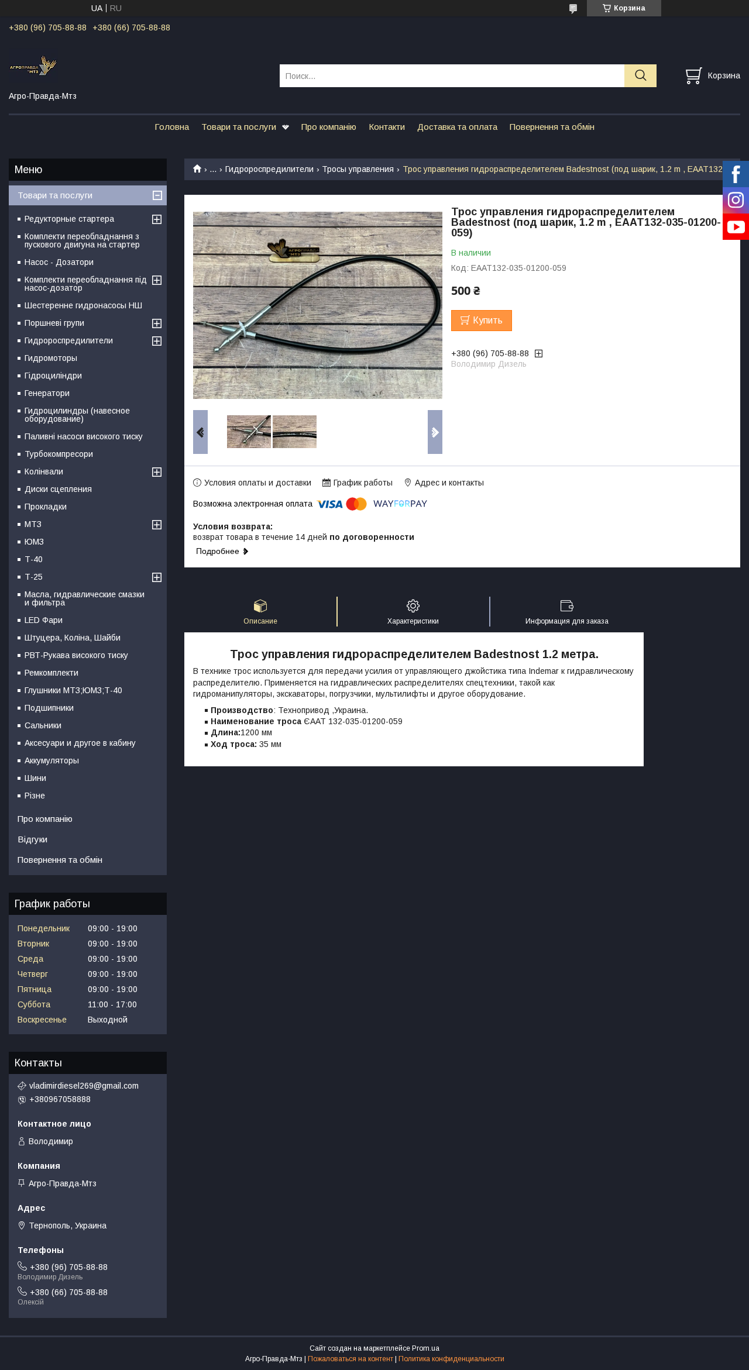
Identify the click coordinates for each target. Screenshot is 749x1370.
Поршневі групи (54, 323)
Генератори (47, 393)
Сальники (43, 725)
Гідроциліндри (53, 375)
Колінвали (44, 471)
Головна (171, 127)
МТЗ (33, 524)
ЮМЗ (34, 541)
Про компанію (328, 127)
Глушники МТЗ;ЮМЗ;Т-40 (73, 690)
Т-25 (34, 576)
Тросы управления (358, 169)
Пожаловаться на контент (350, 1359)
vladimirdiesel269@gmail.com (84, 1085)
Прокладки (46, 506)
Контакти (387, 127)
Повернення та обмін (552, 127)
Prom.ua (425, 1348)
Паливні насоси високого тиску (84, 436)
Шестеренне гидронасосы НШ (83, 305)
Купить (488, 320)
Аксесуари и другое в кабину (80, 743)
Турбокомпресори (59, 454)
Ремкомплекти (51, 672)
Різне (35, 795)
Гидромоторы (51, 358)
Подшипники (49, 707)
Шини (35, 778)
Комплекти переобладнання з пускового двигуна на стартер (82, 240)
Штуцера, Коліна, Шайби (73, 637)
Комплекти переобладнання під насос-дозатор (86, 283)
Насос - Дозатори (59, 262)
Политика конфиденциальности (451, 1359)
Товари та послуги (238, 127)
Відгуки (32, 839)
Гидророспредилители (269, 169)
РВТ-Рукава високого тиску (76, 655)
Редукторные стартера (69, 218)
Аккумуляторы (52, 760)
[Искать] (640, 75)
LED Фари (44, 620)
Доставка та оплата (457, 127)
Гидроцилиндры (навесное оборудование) (77, 415)
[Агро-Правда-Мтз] (137, 64)
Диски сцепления (58, 489)
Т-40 (34, 559)
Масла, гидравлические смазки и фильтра (85, 598)
